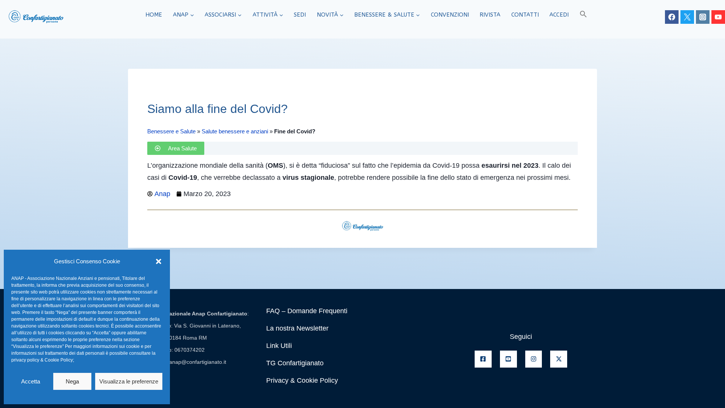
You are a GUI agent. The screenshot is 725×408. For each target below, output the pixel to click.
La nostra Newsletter (297, 328)
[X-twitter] (558, 359)
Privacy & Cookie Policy (302, 380)
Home (153, 14)
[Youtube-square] (508, 359)
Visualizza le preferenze (128, 381)
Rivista (490, 14)
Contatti (525, 14)
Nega (72, 381)
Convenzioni (450, 14)
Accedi (559, 14)
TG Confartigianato (295, 363)
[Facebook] (672, 17)
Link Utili (279, 345)
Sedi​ (300, 14)
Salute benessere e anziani (235, 131)
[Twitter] (687, 17)
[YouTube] (718, 17)
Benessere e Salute (171, 131)
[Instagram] (703, 17)
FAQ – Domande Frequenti (306, 311)
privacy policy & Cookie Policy (42, 360)
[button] (158, 261)
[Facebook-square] (483, 359)
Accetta (30, 381)
